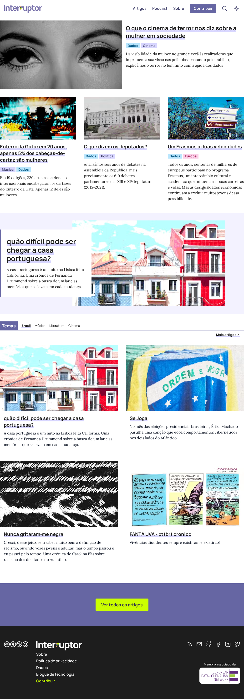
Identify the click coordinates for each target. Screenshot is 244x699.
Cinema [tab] (74, 325)
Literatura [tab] (57, 325)
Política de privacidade (56, 661)
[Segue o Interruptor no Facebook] (218, 644)
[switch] (236, 8)
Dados (133, 45)
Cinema (149, 45)
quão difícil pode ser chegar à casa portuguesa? (41, 249)
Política (107, 156)
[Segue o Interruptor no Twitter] (237, 644)
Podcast (160, 8)
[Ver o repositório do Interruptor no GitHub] (209, 644)
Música (8, 169)
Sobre (178, 8)
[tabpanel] (122, 456)
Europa (191, 156)
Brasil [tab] (26, 325)
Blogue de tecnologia (55, 674)
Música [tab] (40, 325)
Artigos (140, 8)
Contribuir (203, 8)
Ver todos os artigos (122, 605)
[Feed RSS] (190, 644)
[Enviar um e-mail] (199, 644)
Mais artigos (226, 334)
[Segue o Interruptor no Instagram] (228, 644)
